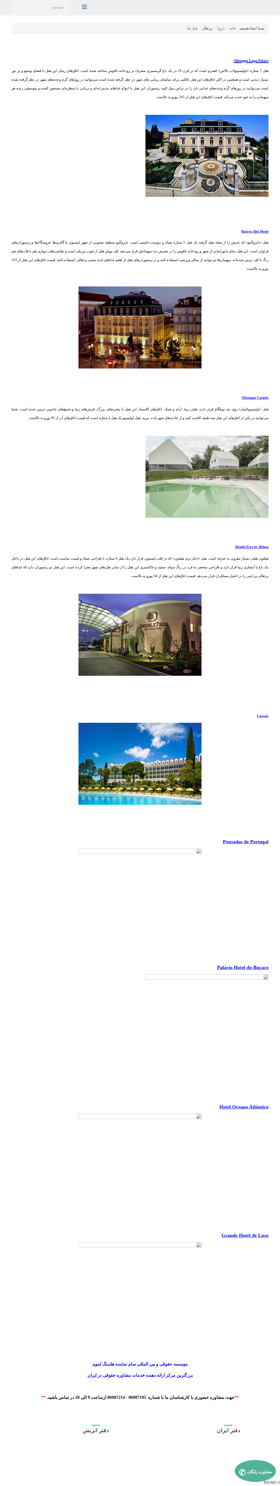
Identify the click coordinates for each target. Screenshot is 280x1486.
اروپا (220, 28)
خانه (232, 28)
